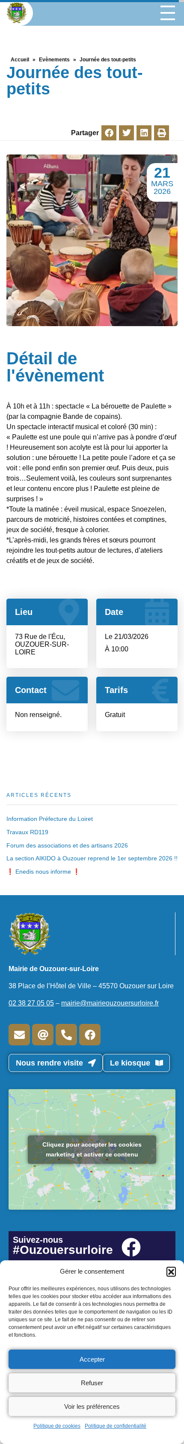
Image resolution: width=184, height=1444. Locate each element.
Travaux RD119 (27, 832)
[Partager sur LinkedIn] (144, 132)
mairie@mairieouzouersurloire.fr (110, 1003)
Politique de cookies (56, 1426)
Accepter (92, 1359)
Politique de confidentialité (115, 1426)
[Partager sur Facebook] (108, 132)
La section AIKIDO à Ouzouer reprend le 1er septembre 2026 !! (92, 858)
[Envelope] (19, 1034)
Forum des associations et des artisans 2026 (67, 845)
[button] (171, 1271)
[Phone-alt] (66, 1034)
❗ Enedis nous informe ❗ (43, 871)
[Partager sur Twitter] (126, 132)
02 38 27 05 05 (31, 1003)
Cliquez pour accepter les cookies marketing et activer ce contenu (92, 1149)
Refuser (92, 1382)
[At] (42, 1034)
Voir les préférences (92, 1406)
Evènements (54, 60)
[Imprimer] (161, 132)
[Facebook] (90, 1034)
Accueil (20, 60)
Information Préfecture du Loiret (49, 818)
